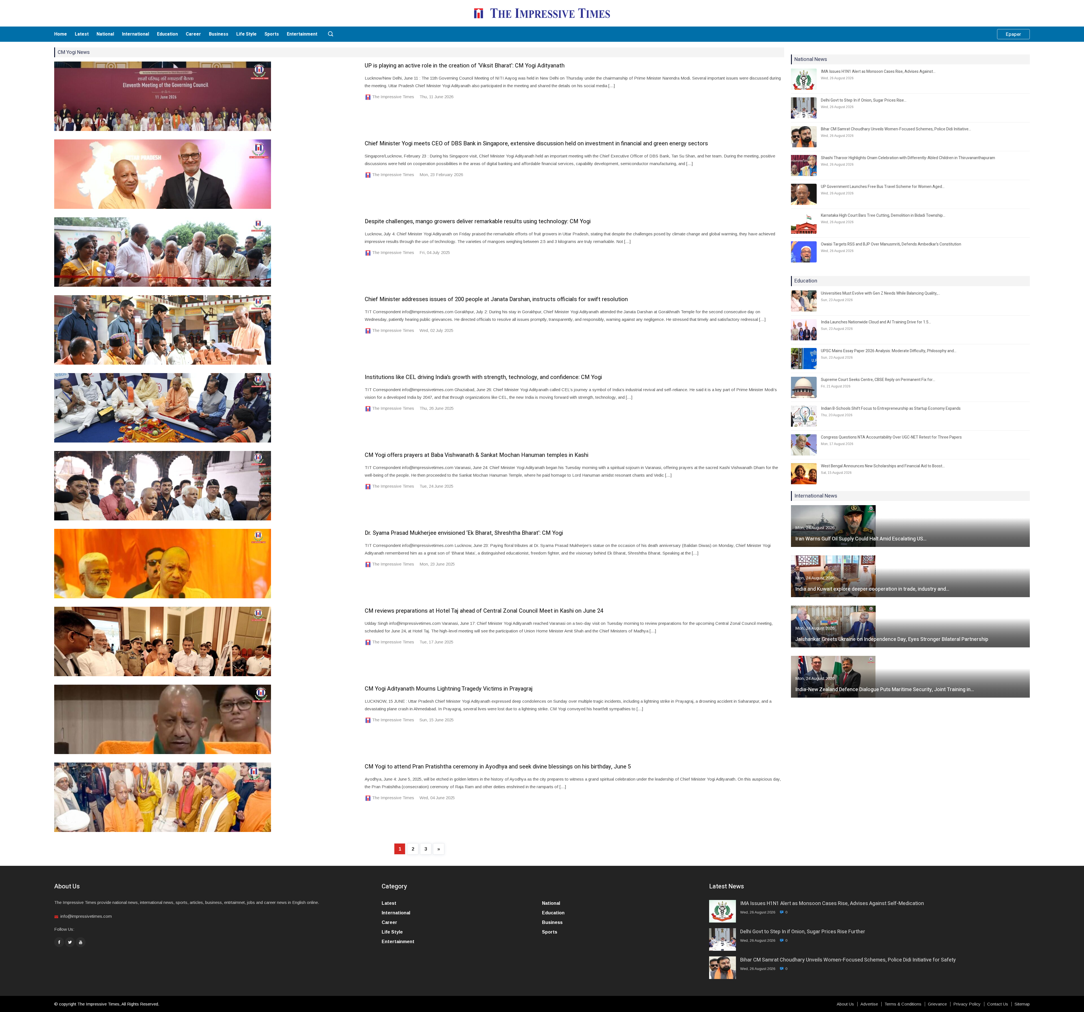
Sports (272, 34)
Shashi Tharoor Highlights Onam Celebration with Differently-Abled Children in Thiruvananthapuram (908, 158)
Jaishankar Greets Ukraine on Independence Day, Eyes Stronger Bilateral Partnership (891, 639)
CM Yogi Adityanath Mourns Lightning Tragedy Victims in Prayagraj (449, 689)
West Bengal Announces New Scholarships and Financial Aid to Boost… (883, 466)
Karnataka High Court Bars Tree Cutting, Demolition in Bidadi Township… (883, 215)
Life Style (246, 34)
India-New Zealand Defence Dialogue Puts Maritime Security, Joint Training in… (884, 689)
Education (167, 34)
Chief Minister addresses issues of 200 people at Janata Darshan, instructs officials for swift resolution (496, 299)
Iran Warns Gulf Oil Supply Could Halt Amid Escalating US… (860, 539)
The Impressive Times (393, 96)
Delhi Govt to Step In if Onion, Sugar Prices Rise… (863, 100)
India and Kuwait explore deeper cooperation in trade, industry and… (872, 589)
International (135, 34)
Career (193, 34)
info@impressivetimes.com (86, 916)
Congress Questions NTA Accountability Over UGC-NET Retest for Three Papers (891, 437)
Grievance (937, 1004)
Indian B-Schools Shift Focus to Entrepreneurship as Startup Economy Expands (891, 408)
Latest (82, 34)
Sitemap (1022, 1004)
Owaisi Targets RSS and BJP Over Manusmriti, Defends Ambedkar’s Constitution (891, 244)
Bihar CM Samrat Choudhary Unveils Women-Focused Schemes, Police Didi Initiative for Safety (848, 959)
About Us (845, 1004)
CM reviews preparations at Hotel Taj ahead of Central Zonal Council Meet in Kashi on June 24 (484, 611)
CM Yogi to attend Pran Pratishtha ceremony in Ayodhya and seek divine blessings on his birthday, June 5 (498, 767)
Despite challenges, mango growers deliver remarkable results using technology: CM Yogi (478, 221)
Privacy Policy (967, 1004)
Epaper (1013, 34)
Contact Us (997, 1004)
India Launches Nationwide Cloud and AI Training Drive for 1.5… (876, 322)
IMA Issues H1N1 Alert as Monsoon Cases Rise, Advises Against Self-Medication (832, 903)
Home (60, 34)
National (105, 34)
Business (218, 34)
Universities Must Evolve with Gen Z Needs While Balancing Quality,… (880, 293)
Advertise (869, 1004)
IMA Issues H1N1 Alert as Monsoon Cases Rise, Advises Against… (878, 72)
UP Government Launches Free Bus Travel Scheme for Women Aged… (883, 187)
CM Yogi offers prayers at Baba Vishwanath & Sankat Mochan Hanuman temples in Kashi (476, 455)
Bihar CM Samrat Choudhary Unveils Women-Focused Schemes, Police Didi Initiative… (896, 129)
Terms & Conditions (902, 1004)
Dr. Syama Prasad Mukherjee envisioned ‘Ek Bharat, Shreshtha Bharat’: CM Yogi (464, 533)
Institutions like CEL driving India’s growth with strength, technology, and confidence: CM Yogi (483, 377)
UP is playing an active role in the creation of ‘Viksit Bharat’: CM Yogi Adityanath (465, 66)
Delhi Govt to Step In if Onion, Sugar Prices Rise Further (802, 931)
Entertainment (302, 34)
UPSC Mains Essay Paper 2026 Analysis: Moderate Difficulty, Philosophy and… (888, 351)
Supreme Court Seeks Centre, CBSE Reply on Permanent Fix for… (878, 380)
